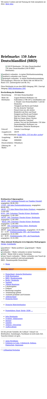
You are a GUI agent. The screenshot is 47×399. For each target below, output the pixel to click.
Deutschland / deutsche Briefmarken (18, 274)
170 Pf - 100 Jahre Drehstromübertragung (16, 205)
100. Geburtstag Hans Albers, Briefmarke (22, 226)
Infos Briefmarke (11, 316)
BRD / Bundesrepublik (13, 278)
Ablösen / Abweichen (13, 325)
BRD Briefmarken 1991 (17, 88)
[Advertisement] (23, 28)
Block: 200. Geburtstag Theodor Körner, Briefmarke (21, 222)
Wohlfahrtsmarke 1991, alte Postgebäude (24, 232)
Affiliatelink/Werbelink (11, 350)
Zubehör (8, 323)
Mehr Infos (9, 4)
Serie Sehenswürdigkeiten (16, 230)
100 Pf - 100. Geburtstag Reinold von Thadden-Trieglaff (21, 201)
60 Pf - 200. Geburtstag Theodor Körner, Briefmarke (20, 213)
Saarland (8, 282)
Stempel (8, 321)
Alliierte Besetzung (12, 284)
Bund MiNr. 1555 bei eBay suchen (30, 135)
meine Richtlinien (11, 341)
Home (7, 264)
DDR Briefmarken (12, 276)
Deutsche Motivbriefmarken (15, 305)
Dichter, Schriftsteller (8, 244)
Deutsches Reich (11, 299)
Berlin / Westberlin (12, 280)
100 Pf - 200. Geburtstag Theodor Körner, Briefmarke (20, 217)
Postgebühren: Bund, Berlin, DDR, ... (19, 311)
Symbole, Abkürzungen (14, 319)
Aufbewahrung (10, 327)
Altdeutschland (10, 297)
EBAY (10, 269)
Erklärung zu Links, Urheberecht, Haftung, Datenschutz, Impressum (21, 344)
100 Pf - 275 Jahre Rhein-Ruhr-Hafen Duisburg (18, 209)
